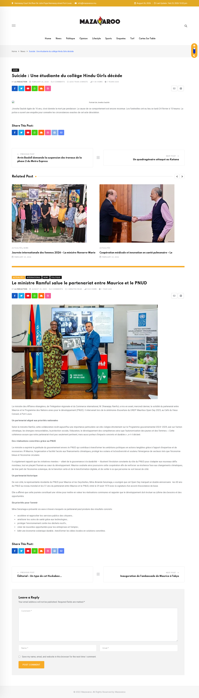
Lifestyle (96, 39)
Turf (132, 39)
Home (48, 39)
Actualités (17, 248)
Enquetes (121, 39)
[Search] (186, 26)
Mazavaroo (120, 692)
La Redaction (20, 82)
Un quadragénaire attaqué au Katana (156, 159)
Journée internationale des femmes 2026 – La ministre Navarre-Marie (53, 253)
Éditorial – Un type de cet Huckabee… (39, 576)
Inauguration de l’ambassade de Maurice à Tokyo (149, 576)
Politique (70, 39)
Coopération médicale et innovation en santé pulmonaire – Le (136, 253)
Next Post (171, 156)
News (58, 39)
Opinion (83, 39)
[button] (176, 176)
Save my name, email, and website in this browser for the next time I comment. (59, 656)
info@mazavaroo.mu (87, 3)
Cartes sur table (147, 39)
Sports (108, 39)
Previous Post (27, 154)
